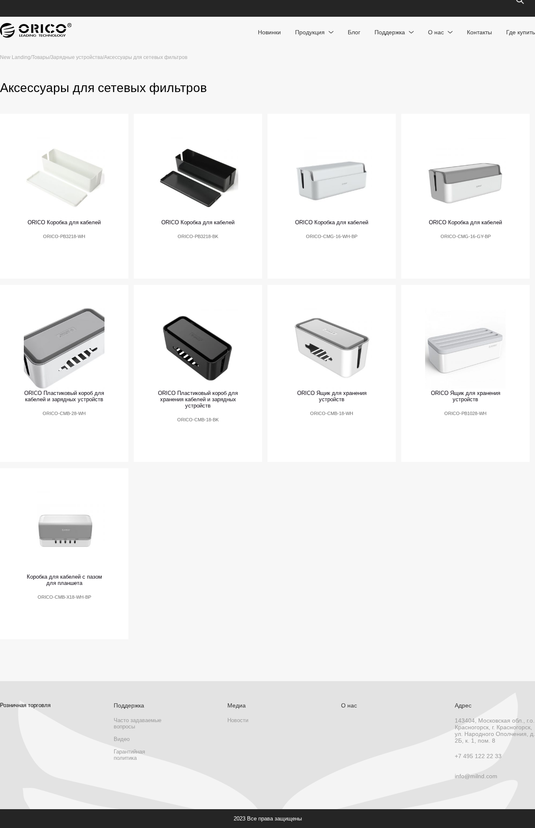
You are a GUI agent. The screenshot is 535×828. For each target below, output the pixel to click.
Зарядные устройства (77, 57)
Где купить (520, 32)
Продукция (310, 32)
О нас (436, 32)
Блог (354, 32)
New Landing (15, 57)
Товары (40, 57)
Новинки (269, 32)
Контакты (479, 32)
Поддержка (389, 32)
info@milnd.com (476, 776)
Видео (122, 739)
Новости (237, 720)
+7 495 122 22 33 (478, 756)
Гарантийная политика (129, 755)
